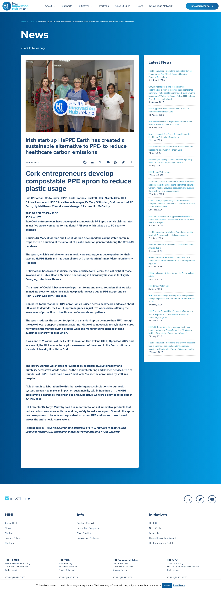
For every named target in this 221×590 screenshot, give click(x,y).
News (140, 6)
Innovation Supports (88, 528)
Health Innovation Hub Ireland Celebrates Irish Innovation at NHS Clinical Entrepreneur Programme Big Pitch (172, 260)
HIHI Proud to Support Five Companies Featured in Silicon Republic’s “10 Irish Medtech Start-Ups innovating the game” (171, 314)
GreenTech (155, 528)
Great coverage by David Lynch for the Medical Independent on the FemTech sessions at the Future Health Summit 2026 (172, 203)
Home (23, 22)
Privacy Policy (12, 538)
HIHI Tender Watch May (159, 286)
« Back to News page (33, 48)
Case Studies (122, 6)
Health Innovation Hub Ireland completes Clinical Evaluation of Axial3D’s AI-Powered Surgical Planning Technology (170, 74)
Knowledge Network (160, 6)
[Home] (14, 5)
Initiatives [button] (83, 6)
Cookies (9, 543)
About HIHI (11, 523)
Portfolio (104, 6)
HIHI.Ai (153, 523)
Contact (9, 533)
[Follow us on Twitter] (200, 499)
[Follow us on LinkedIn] (188, 499)
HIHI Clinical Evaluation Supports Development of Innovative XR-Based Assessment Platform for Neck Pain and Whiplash (171, 219)
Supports (67, 6)
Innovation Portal (201, 6)
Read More (179, 585)
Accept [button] (167, 585)
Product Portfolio (86, 523)
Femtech (154, 533)
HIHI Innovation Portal (161, 543)
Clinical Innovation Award (162, 538)
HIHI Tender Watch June (159, 172)
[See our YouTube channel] (212, 499)
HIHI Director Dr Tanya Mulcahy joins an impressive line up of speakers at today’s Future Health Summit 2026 (172, 298)
